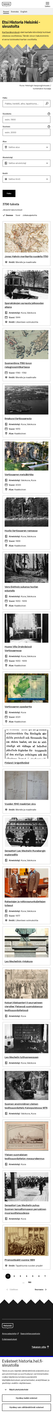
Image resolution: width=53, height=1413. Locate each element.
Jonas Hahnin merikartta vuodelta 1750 (26, 256)
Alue (5, 141)
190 (29, 1282)
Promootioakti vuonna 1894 (20, 1260)
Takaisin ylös (39, 1347)
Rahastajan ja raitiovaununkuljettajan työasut (25, 903)
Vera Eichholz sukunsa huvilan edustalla (21, 588)
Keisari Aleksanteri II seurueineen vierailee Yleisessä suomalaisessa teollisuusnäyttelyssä (23, 1006)
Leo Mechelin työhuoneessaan (21, 1057)
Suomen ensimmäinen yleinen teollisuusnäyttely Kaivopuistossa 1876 (26, 1105)
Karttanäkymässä (10, 32)
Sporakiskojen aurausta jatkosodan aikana (24, 305)
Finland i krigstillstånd (17, 762)
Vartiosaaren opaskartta (18, 706)
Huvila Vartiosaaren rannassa (21, 530)
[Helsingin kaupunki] (7, 1326)
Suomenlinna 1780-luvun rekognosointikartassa (18, 365)
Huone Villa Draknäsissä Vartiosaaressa (18, 648)
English (24, 11)
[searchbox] (23, 103)
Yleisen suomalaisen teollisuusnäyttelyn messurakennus (24, 1156)
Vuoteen (6, 126)
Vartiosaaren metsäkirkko (19, 474)
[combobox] (26, 147)
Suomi (6, 11)
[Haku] (46, 103)
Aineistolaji (8, 157)
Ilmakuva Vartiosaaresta (18, 418)
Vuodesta (7, 113)
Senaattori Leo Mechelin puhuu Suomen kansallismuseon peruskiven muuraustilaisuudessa (25, 1209)
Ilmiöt (5, 173)
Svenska (15, 11)
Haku (5, 97)
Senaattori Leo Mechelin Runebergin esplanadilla (25, 852)
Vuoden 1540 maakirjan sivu (20, 804)
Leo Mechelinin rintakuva (19, 961)
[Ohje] (48, 113)
